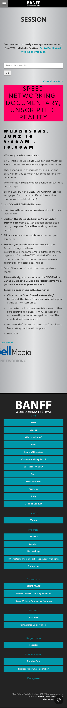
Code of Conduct (33, 504)
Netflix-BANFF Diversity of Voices (33, 593)
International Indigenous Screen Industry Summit (33, 559)
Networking (33, 551)
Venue (33, 520)
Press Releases (33, 481)
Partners (33, 617)
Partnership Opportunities (34, 625)
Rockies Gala (33, 661)
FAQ (33, 496)
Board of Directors (33, 452)
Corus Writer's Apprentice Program (33, 601)
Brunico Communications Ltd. (50, 696)
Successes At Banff (33, 467)
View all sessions (53, 81)
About (33, 430)
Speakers (34, 544)
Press (33, 474)
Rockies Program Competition (33, 669)
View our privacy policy (53, 699)
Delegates (33, 566)
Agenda (33, 536)
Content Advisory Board (33, 459)
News (33, 444)
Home (33, 422)
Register (33, 645)
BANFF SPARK (33, 586)
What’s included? (33, 437)
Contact (33, 489)
